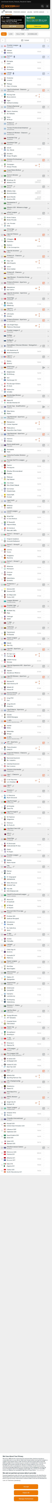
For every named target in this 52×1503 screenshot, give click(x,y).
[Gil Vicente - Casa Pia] (25, 807)
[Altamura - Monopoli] (25, 567)
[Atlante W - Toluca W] (25, 688)
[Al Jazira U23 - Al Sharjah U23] (25, 1060)
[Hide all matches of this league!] (48, 46)
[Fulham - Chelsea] (25, 51)
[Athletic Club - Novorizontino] (25, 192)
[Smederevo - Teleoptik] (25, 923)
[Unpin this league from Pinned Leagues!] (20, 46)
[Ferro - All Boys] (25, 118)
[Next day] (47, 40)
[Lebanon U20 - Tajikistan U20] (25, 1130)
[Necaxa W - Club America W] (25, 682)
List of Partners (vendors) (12, 1480)
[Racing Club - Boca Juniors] (25, 96)
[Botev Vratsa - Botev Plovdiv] (25, 219)
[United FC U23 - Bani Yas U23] (25, 1066)
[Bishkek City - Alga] (25, 612)
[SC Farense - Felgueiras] (25, 818)
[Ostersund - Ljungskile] (25, 989)
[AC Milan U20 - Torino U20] (25, 596)
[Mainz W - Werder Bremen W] (25, 401)
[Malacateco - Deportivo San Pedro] (25, 429)
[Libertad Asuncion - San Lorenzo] (25, 765)
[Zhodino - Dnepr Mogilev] (25, 155)
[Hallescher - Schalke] (25, 391)
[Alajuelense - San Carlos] (25, 288)
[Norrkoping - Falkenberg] (25, 1001)
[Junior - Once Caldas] (25, 268)
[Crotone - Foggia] (25, 573)
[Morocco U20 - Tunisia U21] (25, 1153)
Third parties (40, 1470)
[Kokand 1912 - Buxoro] (25, 1114)
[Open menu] (47, 6)
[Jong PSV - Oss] (25, 699)
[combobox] (25, 40)
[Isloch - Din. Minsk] (25, 149)
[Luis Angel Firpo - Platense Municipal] (25, 326)
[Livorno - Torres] (25, 551)
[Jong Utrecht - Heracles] (25, 705)
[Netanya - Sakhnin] (25, 506)
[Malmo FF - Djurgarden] (25, 978)
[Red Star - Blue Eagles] (25, 967)
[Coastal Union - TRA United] (25, 1022)
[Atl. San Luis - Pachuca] (25, 655)
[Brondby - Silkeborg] (25, 304)
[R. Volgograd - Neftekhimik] (25, 878)
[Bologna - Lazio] (25, 62)
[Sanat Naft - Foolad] (25, 496)
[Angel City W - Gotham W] (25, 1103)
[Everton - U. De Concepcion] (25, 246)
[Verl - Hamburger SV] (25, 379)
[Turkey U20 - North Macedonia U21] (25, 1171)
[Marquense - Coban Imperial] (25, 423)
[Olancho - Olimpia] (25, 440)
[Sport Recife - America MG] (25, 198)
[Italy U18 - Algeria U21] (25, 1165)
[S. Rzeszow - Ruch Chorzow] (25, 796)
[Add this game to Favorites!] (2, 51)
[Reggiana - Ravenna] (25, 557)
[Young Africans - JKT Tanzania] (25, 1016)
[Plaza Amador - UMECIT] (25, 748)
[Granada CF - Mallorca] (25, 956)
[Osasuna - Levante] (25, 79)
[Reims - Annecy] (25, 362)
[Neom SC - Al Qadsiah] (25, 900)
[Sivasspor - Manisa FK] (25, 1044)
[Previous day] (3, 40)
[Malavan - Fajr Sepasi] (25, 478)
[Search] (42, 6)
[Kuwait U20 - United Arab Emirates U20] (25, 1124)
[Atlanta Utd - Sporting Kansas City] (25, 1076)
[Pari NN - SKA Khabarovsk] (25, 890)
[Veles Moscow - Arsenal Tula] (25, 884)
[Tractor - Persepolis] (25, 466)
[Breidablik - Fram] (25, 450)
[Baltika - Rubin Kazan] (25, 861)
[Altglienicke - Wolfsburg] (25, 373)
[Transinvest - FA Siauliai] (25, 633)
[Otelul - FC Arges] (25, 850)
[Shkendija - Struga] (25, 732)
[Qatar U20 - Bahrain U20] (25, 1142)
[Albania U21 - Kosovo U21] (25, 1159)
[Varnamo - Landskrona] (25, 995)
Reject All (26, 1493)
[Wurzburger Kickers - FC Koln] (25, 385)
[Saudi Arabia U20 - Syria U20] (25, 1136)
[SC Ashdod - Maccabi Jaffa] (25, 529)
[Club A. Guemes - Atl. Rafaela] (25, 112)
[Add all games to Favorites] (2, 46)
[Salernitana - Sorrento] (25, 579)
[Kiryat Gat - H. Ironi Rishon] (25, 517)
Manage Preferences (26, 1499)
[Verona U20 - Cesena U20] (25, 590)
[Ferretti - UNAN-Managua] (25, 716)
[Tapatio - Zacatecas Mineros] (25, 672)
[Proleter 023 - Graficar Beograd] (25, 917)
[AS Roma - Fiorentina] (25, 68)
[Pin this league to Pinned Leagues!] (28, 90)
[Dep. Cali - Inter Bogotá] (25, 262)
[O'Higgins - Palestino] (25, 240)
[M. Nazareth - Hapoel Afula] (25, 523)
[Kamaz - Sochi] (25, 872)
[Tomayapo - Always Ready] (25, 165)
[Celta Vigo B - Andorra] (25, 951)
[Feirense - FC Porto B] (25, 824)
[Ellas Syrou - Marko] (25, 412)
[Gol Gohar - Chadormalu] (25, 490)
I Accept (26, 1487)
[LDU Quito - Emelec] (25, 315)
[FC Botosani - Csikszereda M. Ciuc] (25, 844)
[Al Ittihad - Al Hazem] (25, 906)
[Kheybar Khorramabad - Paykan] (25, 472)
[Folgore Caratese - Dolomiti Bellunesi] (25, 540)
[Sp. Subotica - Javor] (25, 929)
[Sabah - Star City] (25, 644)
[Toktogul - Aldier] (25, 617)
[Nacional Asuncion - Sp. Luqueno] (25, 759)
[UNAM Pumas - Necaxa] (25, 661)
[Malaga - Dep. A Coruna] (25, 85)
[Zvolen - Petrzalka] (25, 940)
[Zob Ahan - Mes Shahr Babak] (25, 484)
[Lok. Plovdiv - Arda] (25, 224)
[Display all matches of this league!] (48, 123)
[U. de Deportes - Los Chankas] (25, 781)
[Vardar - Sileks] (25, 727)
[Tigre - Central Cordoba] (25, 102)
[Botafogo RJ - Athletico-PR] (25, 181)
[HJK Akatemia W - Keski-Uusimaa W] (25, 351)
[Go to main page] (12, 6)
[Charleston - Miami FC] (25, 1087)
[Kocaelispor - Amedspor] (25, 1033)
